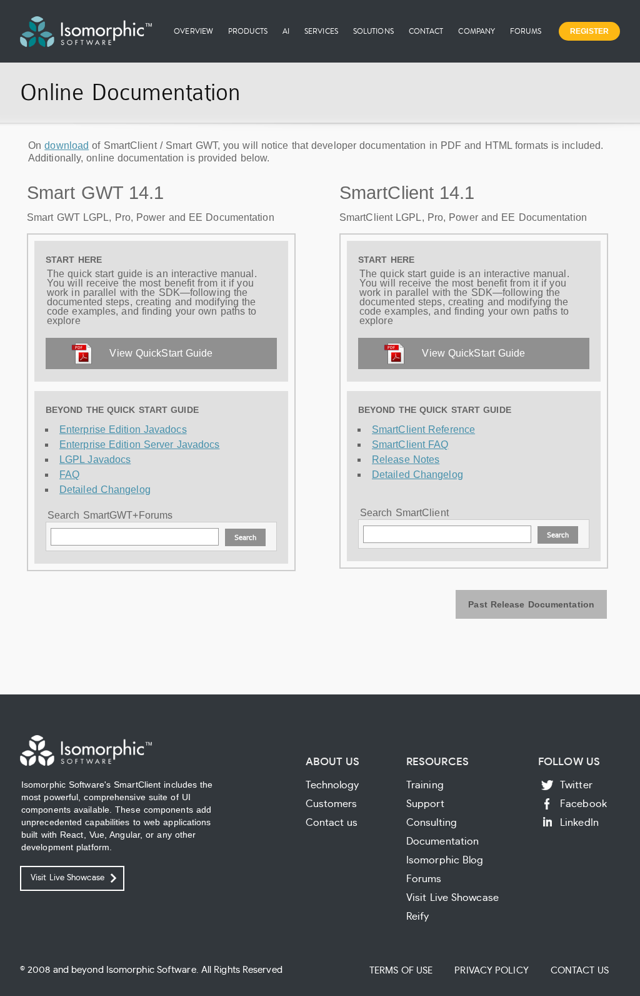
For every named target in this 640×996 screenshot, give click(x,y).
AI (285, 31)
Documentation (442, 841)
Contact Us (580, 970)
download (66, 145)
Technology (332, 785)
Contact (426, 31)
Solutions (373, 31)
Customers (332, 804)
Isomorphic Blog (445, 860)
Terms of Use (400, 970)
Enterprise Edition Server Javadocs (139, 444)
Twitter (576, 785)
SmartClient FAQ (410, 444)
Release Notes (405, 459)
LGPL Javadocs (95, 459)
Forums (525, 31)
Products (248, 31)
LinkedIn (579, 823)
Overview (193, 31)
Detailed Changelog (105, 489)
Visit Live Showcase (67, 878)
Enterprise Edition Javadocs (123, 429)
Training (425, 785)
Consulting (431, 823)
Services (321, 31)
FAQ (69, 474)
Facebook (583, 804)
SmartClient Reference (423, 429)
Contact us (332, 823)
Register (589, 31)
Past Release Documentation (531, 604)
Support (425, 804)
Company (476, 31)
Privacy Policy (491, 970)
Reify (417, 917)
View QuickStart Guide (160, 353)
